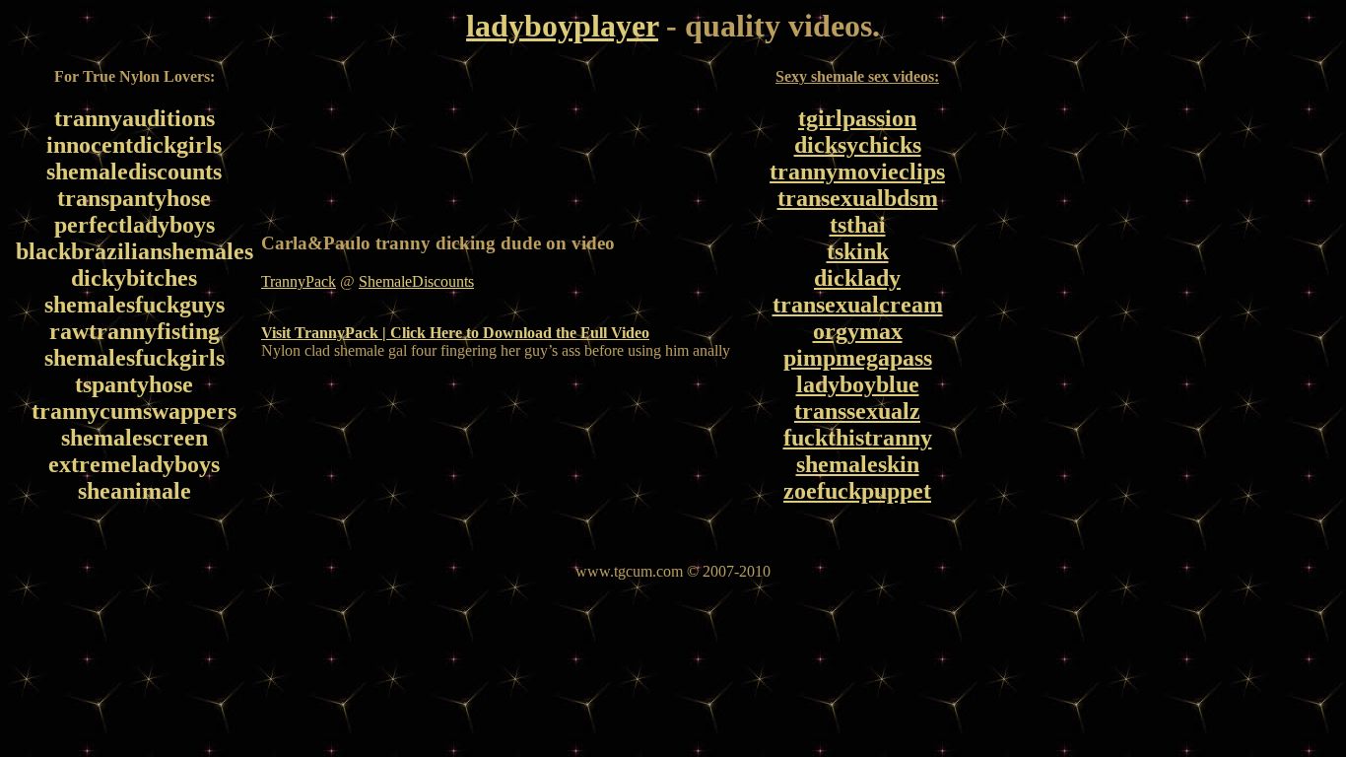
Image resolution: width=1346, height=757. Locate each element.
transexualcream (858, 304)
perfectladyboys (134, 225)
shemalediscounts (134, 171)
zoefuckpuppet (857, 491)
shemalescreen (134, 437)
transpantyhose (134, 198)
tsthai (858, 225)
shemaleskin (857, 464)
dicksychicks (857, 145)
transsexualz (857, 411)
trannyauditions (134, 118)
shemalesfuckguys (134, 304)
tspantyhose (134, 384)
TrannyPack (298, 281)
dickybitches (134, 278)
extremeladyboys (134, 464)
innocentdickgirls (134, 145)
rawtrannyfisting (134, 331)
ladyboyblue (857, 384)
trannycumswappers (134, 411)
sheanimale (134, 491)
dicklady (857, 278)
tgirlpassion (857, 118)
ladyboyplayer (562, 25)
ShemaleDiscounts (416, 281)
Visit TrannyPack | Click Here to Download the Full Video (455, 332)
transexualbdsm (857, 198)
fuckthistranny (857, 437)
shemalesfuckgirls (134, 358)
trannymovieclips (857, 171)
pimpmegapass (857, 358)
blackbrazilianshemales (134, 251)
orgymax (858, 331)
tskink (858, 251)
